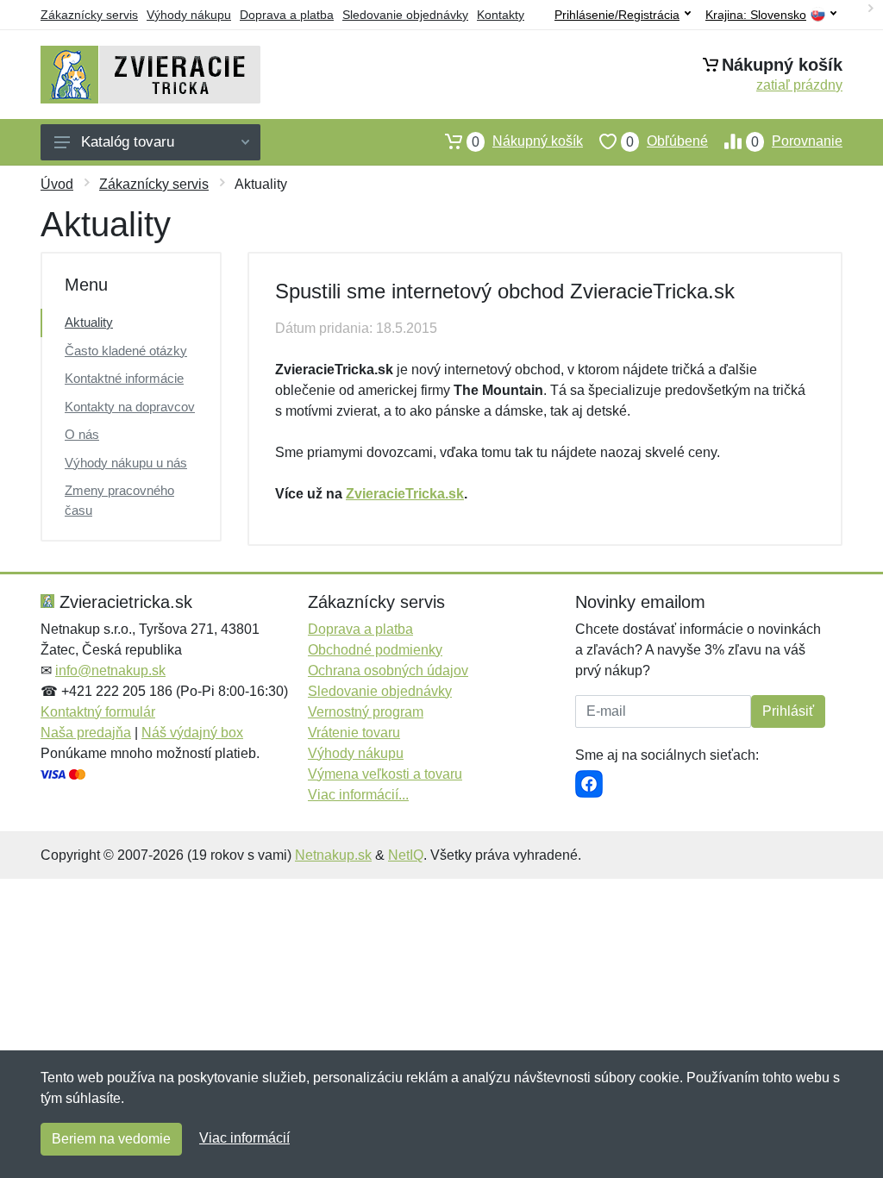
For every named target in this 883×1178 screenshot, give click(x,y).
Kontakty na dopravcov (130, 406)
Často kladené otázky (126, 350)
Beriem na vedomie (111, 1138)
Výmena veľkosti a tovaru (385, 774)
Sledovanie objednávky (405, 15)
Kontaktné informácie (124, 378)
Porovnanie (796, 141)
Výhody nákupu (189, 15)
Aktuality (89, 322)
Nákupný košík (527, 141)
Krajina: (755, 15)
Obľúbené (667, 141)
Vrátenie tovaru (354, 732)
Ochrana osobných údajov (388, 670)
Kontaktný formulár (98, 712)
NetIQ (405, 855)
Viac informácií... (358, 794)
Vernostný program (365, 712)
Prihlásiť (788, 711)
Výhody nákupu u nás (126, 462)
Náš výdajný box (192, 732)
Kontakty (500, 15)
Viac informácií (244, 1138)
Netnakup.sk (333, 855)
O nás (82, 434)
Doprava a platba (287, 15)
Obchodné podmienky (375, 649)
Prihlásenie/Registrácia (616, 15)
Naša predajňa (86, 732)
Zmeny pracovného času (119, 500)
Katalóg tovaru (127, 142)
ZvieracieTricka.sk (405, 493)
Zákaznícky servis (89, 15)
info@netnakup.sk (110, 670)
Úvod (57, 184)
